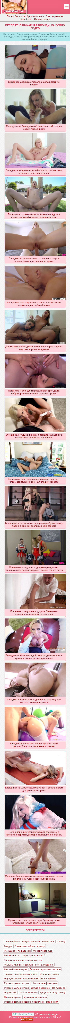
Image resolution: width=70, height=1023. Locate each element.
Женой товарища (42, 950)
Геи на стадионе (44, 964)
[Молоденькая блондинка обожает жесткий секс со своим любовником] (35, 88)
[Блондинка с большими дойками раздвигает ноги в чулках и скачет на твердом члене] (35, 618)
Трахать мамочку (28, 992)
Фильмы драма (12, 997)
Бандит (8, 946)
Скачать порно (42, 19)
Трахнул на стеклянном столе (20, 974)
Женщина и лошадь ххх (17, 950)
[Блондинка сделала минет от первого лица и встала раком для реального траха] (35, 221)
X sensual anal (12, 941)
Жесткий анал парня (15, 969)
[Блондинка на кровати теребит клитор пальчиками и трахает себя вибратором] (35, 133)
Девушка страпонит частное (45, 969)
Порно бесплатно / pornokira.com (25, 16)
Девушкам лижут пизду (52, 992)
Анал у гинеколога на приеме (39, 978)
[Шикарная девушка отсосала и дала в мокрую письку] (35, 44)
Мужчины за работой (35, 997)
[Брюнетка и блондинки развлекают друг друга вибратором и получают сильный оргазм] (35, 353)
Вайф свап (52, 1001)
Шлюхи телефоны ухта (44, 983)
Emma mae (48, 941)
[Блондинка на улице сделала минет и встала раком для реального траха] (35, 750)
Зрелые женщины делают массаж (23, 960)
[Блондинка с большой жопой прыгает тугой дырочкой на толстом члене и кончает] (35, 706)
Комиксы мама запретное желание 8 (24, 955)
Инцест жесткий (31, 941)
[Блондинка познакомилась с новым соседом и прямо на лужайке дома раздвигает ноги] (35, 177)
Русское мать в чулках (16, 987)
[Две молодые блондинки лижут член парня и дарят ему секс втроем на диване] (35, 309)
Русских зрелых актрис (16, 983)
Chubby (61, 941)
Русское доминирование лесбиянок (24, 1001)
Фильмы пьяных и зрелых (18, 964)
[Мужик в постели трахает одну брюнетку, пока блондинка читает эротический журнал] (35, 882)
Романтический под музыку (29, 946)
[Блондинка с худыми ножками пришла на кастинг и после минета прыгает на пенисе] (35, 397)
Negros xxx (10, 992)
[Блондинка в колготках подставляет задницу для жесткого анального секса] (35, 662)
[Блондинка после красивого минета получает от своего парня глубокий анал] (35, 265)
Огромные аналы (49, 974)
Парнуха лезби (12, 978)
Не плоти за (58, 987)
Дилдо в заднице (40, 987)
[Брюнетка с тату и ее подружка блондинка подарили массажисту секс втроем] (35, 574)
